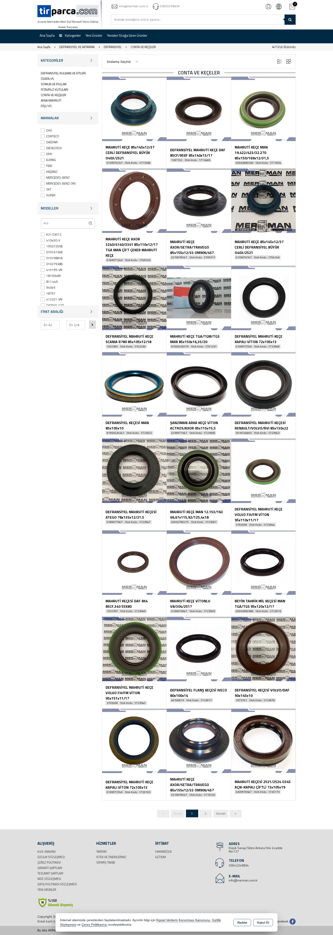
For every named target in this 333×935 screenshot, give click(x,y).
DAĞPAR (52, 142)
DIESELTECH (54, 148)
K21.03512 (53, 234)
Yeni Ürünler (46, 889)
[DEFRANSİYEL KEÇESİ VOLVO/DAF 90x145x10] (263, 648)
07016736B (54, 252)
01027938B (54, 263)
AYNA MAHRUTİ (51, 100)
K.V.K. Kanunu (46, 851)
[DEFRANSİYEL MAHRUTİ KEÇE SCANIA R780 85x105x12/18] (134, 297)
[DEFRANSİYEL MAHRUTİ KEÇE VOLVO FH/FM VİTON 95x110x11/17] (263, 470)
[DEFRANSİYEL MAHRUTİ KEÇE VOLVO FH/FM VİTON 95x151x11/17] (134, 648)
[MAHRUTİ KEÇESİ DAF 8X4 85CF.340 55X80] (134, 562)
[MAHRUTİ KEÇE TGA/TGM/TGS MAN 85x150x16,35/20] (199, 297)
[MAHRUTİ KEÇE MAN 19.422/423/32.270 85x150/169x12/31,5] (263, 108)
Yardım (101, 851)
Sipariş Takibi (105, 862)
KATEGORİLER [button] (52, 60)
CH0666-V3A (55, 305)
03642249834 (239, 865)
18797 (50, 293)
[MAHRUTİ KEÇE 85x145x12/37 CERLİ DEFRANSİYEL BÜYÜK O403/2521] (134, 108)
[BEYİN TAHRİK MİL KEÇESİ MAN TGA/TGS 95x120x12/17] (263, 562)
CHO (49, 130)
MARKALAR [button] (50, 118)
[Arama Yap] (290, 20)
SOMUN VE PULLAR (54, 84)
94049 (50, 287)
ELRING (51, 159)
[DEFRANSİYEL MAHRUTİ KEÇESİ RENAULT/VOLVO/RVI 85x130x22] (263, 384)
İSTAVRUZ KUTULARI (54, 89)
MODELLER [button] (49, 208)
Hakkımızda (163, 851)
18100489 (53, 275)
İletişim (160, 857)
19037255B (54, 246)
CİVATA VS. (48, 78)
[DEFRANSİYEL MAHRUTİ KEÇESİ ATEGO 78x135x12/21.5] (134, 470)
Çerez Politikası (49, 862)
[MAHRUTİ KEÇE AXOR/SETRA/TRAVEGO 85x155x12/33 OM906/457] (199, 200)
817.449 (52, 281)
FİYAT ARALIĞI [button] (52, 311)
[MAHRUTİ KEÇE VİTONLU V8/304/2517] (199, 562)
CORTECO (52, 136)
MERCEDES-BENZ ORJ (61, 183)
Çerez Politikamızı (94, 924)
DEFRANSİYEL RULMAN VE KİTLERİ (63, 73)
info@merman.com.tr (243, 880)
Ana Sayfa (47, 35)
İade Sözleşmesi (49, 878)
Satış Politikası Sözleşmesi (57, 884)
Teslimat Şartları (50, 873)
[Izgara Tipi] (288, 61)
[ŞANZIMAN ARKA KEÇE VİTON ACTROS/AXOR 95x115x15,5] (199, 384)
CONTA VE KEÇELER (53, 95)
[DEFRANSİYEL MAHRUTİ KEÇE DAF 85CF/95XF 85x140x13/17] (199, 108)
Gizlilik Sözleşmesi (51, 857)
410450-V (53, 240)
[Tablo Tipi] (279, 61)
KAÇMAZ (52, 171)
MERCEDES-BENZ (58, 177)
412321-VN (54, 299)
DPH (49, 153)
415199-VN (54, 269)
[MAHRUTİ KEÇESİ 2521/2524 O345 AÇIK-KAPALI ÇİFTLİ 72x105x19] (263, 740)
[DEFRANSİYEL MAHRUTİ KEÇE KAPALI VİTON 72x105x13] (263, 297)
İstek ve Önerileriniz (111, 857)
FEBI (49, 165)
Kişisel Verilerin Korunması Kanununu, (183, 920)
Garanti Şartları (49, 868)
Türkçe (278, 6)
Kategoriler (72, 35)
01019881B (54, 258)
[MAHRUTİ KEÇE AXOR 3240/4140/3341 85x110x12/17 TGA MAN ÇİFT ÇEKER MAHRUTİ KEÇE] (134, 200)
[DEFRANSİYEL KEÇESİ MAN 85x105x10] (134, 384)
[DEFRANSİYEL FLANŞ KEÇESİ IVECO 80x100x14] (199, 648)
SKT (48, 189)
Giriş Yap (268, 6)
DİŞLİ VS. (46, 105)
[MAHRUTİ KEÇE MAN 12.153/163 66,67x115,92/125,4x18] (199, 470)
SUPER (51, 195)
